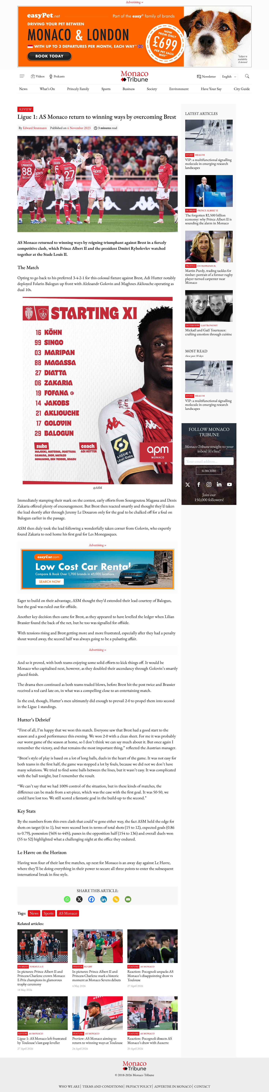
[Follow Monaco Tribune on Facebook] (198, 485)
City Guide (242, 88)
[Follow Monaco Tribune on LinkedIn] (219, 485)
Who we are (69, 1086)
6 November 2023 (79, 128)
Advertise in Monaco (173, 1086)
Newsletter (209, 76)
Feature (133, 966)
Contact (202, 1086)
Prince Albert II (207, 210)
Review (25, 109)
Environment (178, 88)
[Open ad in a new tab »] (134, 36)
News (23, 88)
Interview (192, 325)
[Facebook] (91, 899)
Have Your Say (211, 88)
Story (189, 155)
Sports (106, 88)
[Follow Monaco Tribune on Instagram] (209, 485)
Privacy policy (139, 1086)
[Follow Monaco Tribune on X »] (188, 485)
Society (152, 88)
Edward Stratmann (35, 128)
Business (128, 88)
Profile (191, 266)
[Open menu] (22, 73)
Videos (40, 76)
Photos (78, 966)
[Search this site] (247, 76)
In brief (23, 966)
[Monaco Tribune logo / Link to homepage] (134, 76)
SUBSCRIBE (209, 471)
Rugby (88, 966)
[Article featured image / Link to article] (152, 946)
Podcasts (59, 76)
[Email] (128, 899)
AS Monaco (68, 913)
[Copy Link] (116, 899)
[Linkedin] (103, 899)
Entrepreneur (206, 266)
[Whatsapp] (67, 899)
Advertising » (97, 545)
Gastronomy (209, 325)
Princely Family (78, 88)
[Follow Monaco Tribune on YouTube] (229, 485)
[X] (79, 899)
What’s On (47, 88)
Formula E (36, 966)
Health (200, 155)
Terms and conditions (102, 1086)
